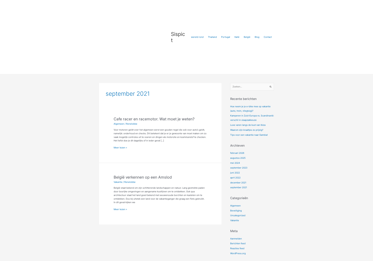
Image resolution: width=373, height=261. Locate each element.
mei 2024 (235, 163)
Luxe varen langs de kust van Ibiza (247, 125)
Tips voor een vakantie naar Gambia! (249, 134)
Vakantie (118, 182)
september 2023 (238, 167)
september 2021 (238, 187)
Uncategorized (237, 215)
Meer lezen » (120, 147)
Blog (257, 37)
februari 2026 (237, 153)
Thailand (212, 37)
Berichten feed (238, 243)
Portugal (225, 37)
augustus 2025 (238, 158)
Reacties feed (237, 248)
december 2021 (238, 182)
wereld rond (197, 37)
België (247, 37)
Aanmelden (236, 238)
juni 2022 (235, 172)
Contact (268, 37)
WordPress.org (238, 253)
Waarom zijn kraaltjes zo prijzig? (246, 130)
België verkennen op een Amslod (143, 177)
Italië (236, 37)
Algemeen (119, 123)
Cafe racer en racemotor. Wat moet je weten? (154, 119)
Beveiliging (236, 210)
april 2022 (235, 177)
